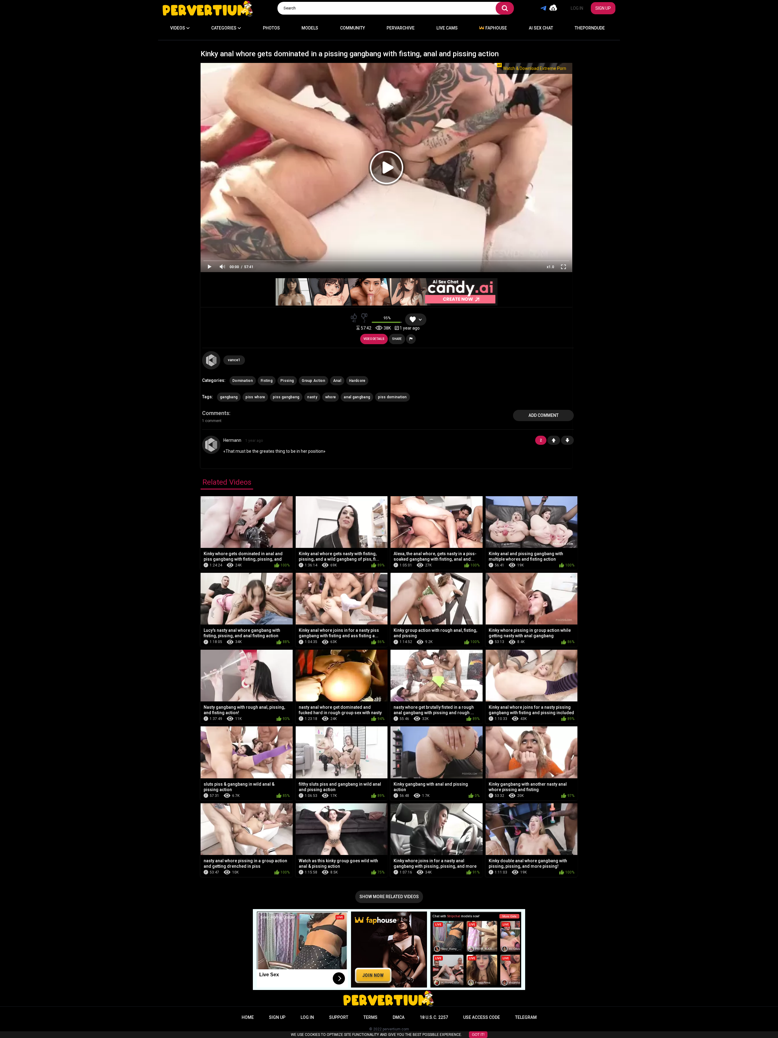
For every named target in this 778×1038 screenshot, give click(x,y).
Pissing (287, 381)
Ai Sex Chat (541, 28)
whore (330, 397)
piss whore (255, 397)
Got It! (478, 1035)
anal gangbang (357, 397)
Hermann (232, 440)
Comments (215, 413)
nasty (312, 397)
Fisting (267, 381)
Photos (271, 28)
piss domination (392, 397)
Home (248, 1017)
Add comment (543, 415)
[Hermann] (211, 445)
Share (397, 339)
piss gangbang (286, 397)
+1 (553, 440)
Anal (337, 381)
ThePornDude (590, 28)
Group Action (313, 381)
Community (352, 28)
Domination (242, 381)
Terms (370, 1017)
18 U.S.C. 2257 (434, 1017)
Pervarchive (401, 28)
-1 (567, 440)
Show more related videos (389, 896)
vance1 (234, 360)
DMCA (398, 1017)
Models (309, 28)
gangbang (229, 397)
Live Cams (447, 28)
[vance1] (211, 360)
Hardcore (357, 381)
